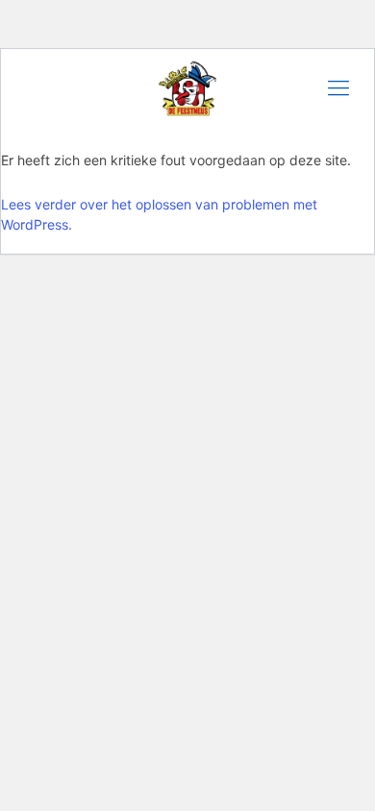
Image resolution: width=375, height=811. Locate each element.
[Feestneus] (187, 87)
